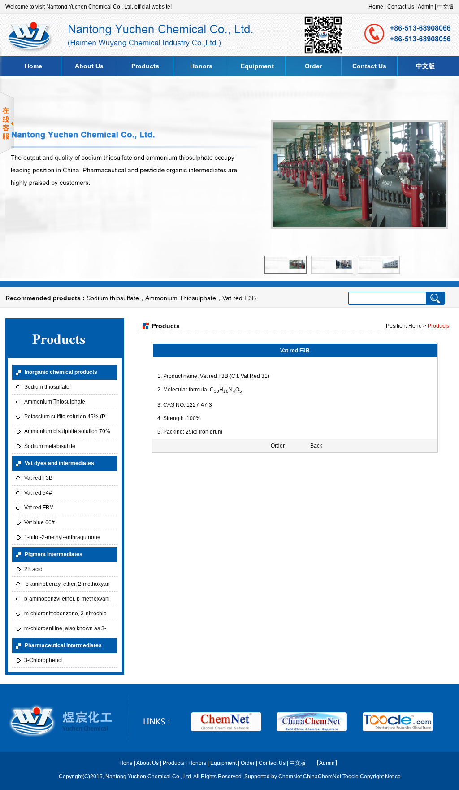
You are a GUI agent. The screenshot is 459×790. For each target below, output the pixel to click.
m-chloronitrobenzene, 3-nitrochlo (65, 613)
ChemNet (290, 776)
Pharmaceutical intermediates (63, 645)
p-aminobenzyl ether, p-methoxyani (67, 599)
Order (313, 66)
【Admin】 (327, 763)
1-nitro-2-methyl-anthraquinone (62, 537)
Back (316, 446)
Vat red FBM (39, 508)
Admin (425, 7)
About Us (89, 66)
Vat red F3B (239, 298)
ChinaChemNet (322, 776)
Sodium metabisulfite (49, 446)
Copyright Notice (380, 776)
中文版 (445, 7)
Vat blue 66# (39, 522)
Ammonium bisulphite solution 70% (67, 431)
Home (375, 7)
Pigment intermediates (53, 554)
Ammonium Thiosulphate (180, 298)
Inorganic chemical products (61, 372)
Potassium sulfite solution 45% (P (64, 416)
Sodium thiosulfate (113, 298)
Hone (126, 763)
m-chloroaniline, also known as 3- (65, 628)
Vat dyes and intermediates (59, 463)
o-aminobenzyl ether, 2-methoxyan (67, 584)
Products (145, 66)
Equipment (257, 66)
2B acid (33, 569)
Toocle (350, 776)
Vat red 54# (38, 493)
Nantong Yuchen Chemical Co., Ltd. (149, 776)
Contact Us (400, 7)
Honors (201, 66)
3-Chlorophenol (43, 660)
